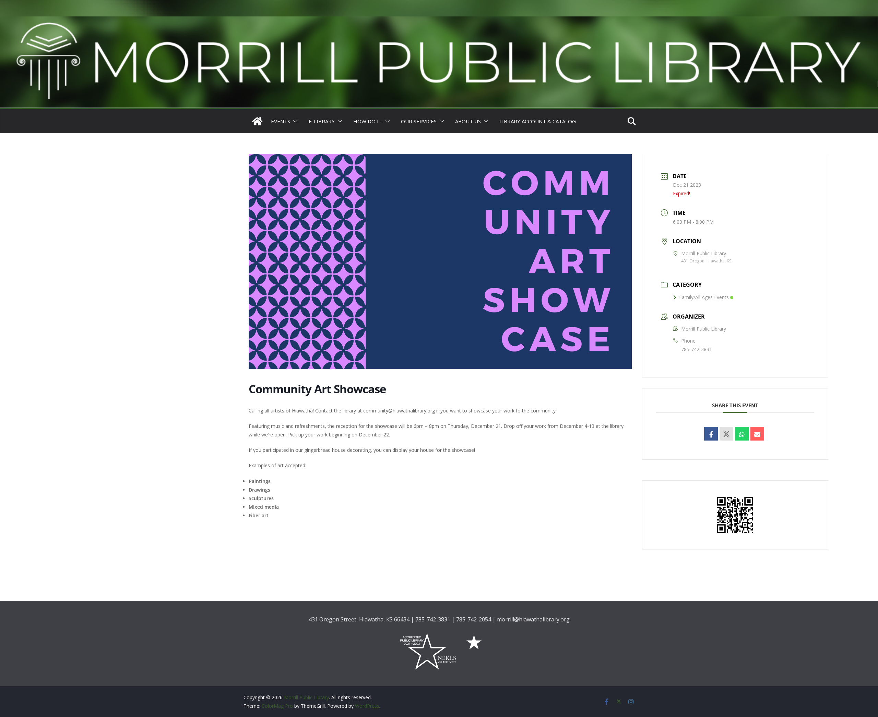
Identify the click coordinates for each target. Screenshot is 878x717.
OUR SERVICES (419, 121)
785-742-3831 (696, 349)
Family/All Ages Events (704, 297)
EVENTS (280, 121)
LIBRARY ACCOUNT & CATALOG (537, 121)
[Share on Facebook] (711, 434)
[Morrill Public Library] (439, 21)
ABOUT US (468, 121)
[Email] (757, 434)
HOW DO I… (367, 121)
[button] (294, 121)
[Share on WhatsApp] (742, 434)
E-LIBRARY (322, 121)
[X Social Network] (726, 434)
